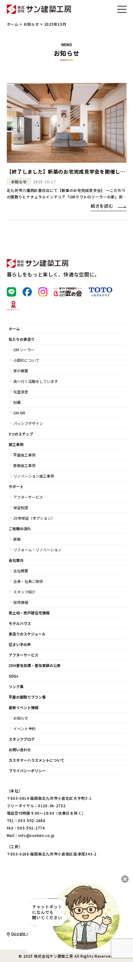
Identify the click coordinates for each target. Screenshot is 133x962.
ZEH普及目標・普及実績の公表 (35, 665)
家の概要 (20, 370)
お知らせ (31, 24)
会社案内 (16, 560)
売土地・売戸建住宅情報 (29, 612)
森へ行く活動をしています (35, 381)
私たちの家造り (22, 339)
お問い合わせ (20, 749)
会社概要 (20, 570)
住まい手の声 (20, 644)
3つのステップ (21, 433)
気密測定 (20, 391)
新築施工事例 (24, 465)
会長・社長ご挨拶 (28, 581)
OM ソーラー (24, 349)
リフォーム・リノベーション (37, 549)
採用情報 (20, 602)
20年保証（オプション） (34, 518)
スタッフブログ (22, 739)
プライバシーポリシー (27, 770)
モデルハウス (20, 623)
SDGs (13, 675)
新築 (17, 539)
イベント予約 (24, 728)
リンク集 (16, 686)
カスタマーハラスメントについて (36, 760)
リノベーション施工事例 (33, 476)
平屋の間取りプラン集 (27, 697)
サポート (16, 486)
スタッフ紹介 (24, 591)
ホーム (13, 24)
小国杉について (26, 360)
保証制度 (20, 507)
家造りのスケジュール (27, 633)
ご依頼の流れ (20, 528)
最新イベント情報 (23, 707)
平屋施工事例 (24, 454)
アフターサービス (28, 497)
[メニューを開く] (122, 9)
